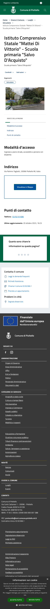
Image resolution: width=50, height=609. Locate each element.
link (25, 595)
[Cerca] (45, 10)
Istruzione (7, 22)
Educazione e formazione (15, 433)
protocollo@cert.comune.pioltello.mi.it (21, 518)
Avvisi (7, 474)
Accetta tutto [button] (16, 600)
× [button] (47, 579)
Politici (8, 378)
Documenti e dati (12, 385)
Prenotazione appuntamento (16, 531)
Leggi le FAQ (10, 539)
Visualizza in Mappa (25, 187)
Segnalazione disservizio (15, 535)
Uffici (7, 370)
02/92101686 (18, 216)
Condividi (8, 72)
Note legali (9, 565)
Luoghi (30, 20)
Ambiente (9, 444)
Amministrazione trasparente (17, 554)
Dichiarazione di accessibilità (16, 568)
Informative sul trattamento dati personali (22, 576)
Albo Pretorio (10, 557)
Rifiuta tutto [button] (34, 600)
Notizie (8, 467)
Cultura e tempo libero (14, 400)
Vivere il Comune (18, 20)
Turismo (8, 418)
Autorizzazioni (11, 452)
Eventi (7, 488)
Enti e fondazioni (12, 374)
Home (5, 20)
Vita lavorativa (11, 404)
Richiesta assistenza (13, 542)
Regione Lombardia (11, 2)
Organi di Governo (12, 363)
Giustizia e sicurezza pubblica (16, 437)
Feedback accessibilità (14, 572)
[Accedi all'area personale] (41, 3)
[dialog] (25, 593)
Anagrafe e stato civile (14, 396)
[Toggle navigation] (4, 10)
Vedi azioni (20, 72)
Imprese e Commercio (13, 407)
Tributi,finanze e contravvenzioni (18, 441)
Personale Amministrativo (15, 381)
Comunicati (9, 471)
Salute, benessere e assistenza (17, 448)
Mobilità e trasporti (12, 422)
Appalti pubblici (11, 411)
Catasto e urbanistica (13, 415)
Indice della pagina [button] (15, 118)
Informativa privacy (13, 561)
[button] (25, 605)
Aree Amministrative (13, 366)
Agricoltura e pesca (12, 456)
